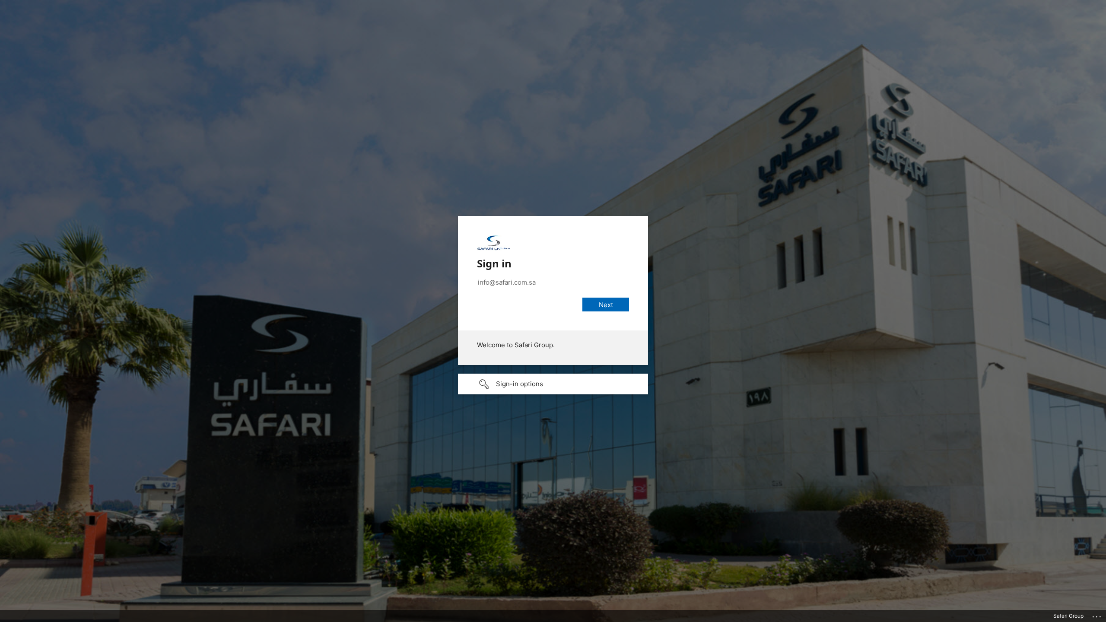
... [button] (1097, 614)
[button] (553, 384)
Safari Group (1068, 615)
